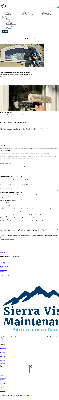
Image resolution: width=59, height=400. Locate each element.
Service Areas (6, 18)
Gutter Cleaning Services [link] (3, 348)
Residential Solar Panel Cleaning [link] (4, 351)
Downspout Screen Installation (45, 11)
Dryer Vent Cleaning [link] (2, 352)
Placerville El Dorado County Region (11, 24)
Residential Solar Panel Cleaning (45, 13)
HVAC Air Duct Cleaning (7, 12)
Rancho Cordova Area (9, 23)
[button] (58, 7)
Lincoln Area (7, 27)
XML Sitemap (21, 395)
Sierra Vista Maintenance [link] (5, 395)
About (3, 17)
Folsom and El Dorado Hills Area (10, 21)
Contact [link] (1, 166)
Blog (4, 29)
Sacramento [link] (32, 166)
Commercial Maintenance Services (27, 14)
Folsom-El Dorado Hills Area (3, 270)
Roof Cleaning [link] (2, 353)
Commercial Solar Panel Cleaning (46, 14)
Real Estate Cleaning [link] (2, 360)
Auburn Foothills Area (9, 28)
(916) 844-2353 (5, 31)
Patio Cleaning (24, 11)
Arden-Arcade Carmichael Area (4, 266)
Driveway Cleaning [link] (2, 356)
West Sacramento (8, 25)
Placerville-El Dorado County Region (4, 275)
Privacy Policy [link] (15, 395)
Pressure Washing (6, 15)
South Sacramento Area (9, 26)
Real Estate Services (25, 13)
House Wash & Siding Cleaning (4, 357)
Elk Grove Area (8, 20)
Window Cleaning (6, 11)
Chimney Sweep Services (7, 14)
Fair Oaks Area (8, 19)
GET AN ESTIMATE (2, 252)
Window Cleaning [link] (2, 347)
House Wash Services (25, 12)
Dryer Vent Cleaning (7, 13)
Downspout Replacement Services (46, 15)
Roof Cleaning (43, 12)
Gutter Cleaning (24, 15)
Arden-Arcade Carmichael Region (11, 22)
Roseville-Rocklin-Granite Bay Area (4, 262)
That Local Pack (27, 395)
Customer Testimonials (5, 16)
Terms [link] (18, 395)
